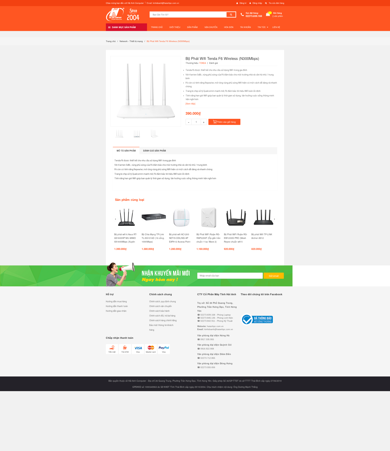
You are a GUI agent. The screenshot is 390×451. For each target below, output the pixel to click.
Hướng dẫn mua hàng (116, 301)
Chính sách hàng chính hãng (163, 320)
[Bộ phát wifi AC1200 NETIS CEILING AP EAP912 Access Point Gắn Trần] (181, 217)
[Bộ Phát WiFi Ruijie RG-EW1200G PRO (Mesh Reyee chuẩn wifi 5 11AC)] (236, 217)
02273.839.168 (254, 16)
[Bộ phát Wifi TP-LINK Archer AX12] (263, 217)
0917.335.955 (207, 339)
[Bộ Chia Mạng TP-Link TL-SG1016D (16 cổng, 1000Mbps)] (154, 217)
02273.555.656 (207, 367)
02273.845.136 (207, 318)
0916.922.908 (207, 348)
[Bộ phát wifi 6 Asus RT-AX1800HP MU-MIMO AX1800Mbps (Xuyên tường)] (126, 217)
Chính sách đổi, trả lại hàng (162, 315)
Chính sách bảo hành (159, 311)
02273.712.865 (207, 358)
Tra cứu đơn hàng (276, 3)
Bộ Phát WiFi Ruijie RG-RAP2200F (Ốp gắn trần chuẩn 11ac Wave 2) (208, 238)
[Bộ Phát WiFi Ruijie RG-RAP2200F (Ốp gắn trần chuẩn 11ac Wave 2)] (209, 217)
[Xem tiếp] (190, 103)
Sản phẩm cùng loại (129, 199)
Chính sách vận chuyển (160, 306)
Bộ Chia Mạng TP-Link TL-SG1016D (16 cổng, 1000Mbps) (153, 238)
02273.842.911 (207, 321)
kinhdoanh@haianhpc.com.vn (218, 329)
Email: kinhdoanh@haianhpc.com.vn (163, 3)
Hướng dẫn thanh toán (117, 306)
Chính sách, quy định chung (162, 301)
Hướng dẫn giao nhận (116, 311)
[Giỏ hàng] (268, 14)
